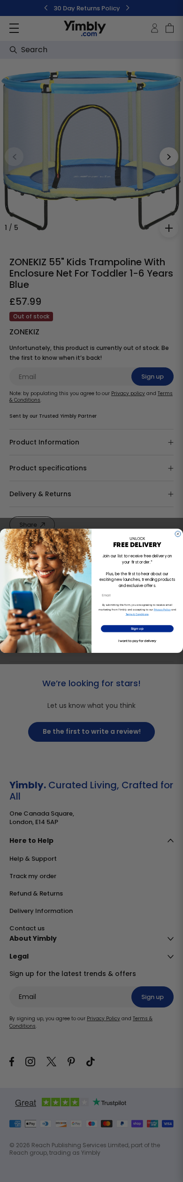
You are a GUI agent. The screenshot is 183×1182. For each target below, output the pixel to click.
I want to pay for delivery (137, 641)
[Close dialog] (178, 534)
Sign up (137, 629)
